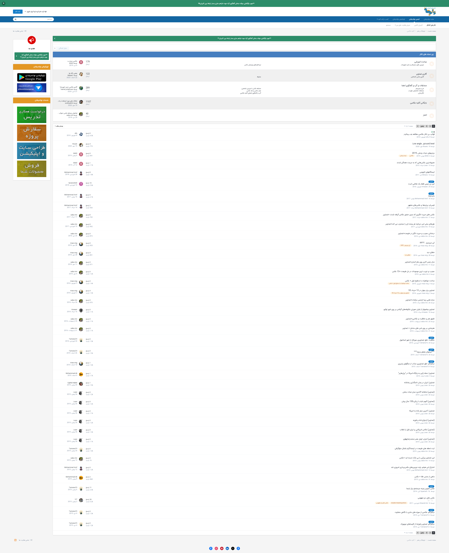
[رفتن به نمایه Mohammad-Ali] (80, 374)
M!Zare (425, 175)
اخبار (425, 115)
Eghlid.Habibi (72, 383)
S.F (76, 499)
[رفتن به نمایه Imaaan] (80, 311)
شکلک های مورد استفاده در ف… (67, 101)
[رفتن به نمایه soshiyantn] (80, 102)
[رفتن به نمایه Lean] (80, 393)
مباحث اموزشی (420, 62)
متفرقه (259, 77)
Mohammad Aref (70, 172)
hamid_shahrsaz (67, 89)
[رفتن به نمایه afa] (80, 134)
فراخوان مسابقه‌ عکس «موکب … (67, 113)
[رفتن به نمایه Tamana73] (80, 340)
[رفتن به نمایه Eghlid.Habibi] (80, 384)
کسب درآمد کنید (383, 19)
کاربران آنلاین (418, 25)
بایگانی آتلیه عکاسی (418, 103)
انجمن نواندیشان (414, 19)
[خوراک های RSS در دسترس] (15, 540)
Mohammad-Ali (71, 373)
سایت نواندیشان (429, 19)
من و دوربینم (420, 88)
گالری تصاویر (421, 74)
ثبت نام (17, 11)
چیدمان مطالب (59, 126)
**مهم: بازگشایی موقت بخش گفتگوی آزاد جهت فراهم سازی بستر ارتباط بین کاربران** (226, 3)
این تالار (23, 19)
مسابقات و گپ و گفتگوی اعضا (414, 85)
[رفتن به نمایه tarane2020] (80, 184)
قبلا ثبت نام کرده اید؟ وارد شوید (36, 11)
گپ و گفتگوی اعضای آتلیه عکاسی (250, 93)
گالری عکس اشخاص (417, 77)
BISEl (71, 63)
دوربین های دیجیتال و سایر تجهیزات (412, 65)
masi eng (424, 246)
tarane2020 (73, 183)
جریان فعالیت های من (403, 25)
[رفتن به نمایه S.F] (80, 500)
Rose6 (425, 146)
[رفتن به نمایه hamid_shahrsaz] (80, 88)
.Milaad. (70, 75)
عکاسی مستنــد (72, 61)
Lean (426, 165)
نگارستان (421, 93)
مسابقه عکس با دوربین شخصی (251, 88)
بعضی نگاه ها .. (72, 73)
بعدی (422, 126)
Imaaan (425, 186)
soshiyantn (69, 103)
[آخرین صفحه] (417, 126)
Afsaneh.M (424, 503)
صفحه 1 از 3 (409, 126)
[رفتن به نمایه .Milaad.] (80, 74)
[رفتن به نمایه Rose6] (80, 145)
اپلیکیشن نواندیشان (399, 19)
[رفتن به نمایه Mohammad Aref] (80, 173)
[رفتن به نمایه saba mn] (80, 114)
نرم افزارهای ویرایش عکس (252, 65)
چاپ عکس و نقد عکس (254, 91)
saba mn (70, 115)
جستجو (388, 25)
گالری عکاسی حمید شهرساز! (68, 87)
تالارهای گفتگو (431, 25)
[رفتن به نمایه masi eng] (80, 244)
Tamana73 (423, 343)
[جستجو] (15, 19)
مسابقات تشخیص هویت (416, 91)
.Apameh (425, 491)
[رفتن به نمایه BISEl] (80, 62)
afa (427, 137)
